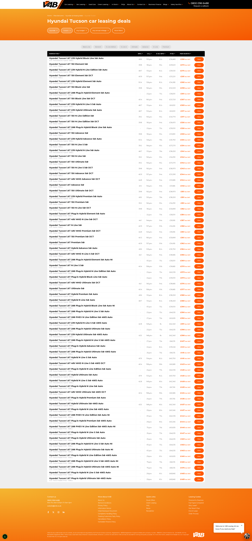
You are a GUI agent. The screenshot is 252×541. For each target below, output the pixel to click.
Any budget (80, 30)
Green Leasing (151, 503)
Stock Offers (150, 500)
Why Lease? (193, 505)
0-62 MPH (160, 54)
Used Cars (92, 4)
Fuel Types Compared (196, 503)
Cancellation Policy (104, 519)
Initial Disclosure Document (107, 511)
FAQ (147, 505)
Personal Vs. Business (196, 500)
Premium (166, 47)
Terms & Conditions (104, 503)
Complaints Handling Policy (107, 514)
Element (98, 47)
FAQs (123, 4)
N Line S (124, 47)
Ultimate (135, 47)
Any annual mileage (100, 30)
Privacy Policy (102, 505)
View (199, 59)
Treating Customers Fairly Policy (109, 516)
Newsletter (150, 511)
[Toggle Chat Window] (247, 536)
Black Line (86, 47)
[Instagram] (58, 513)
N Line (155, 47)
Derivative (54, 54)
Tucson (66, 30)
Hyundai (52, 30)
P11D (172, 54)
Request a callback (201, 6)
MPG (139, 54)
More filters (118, 30)
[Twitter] (53, 513)
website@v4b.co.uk (54, 506)
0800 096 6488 (53, 500)
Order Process (193, 514)
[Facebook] (48, 513)
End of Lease (193, 511)
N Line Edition (111, 47)
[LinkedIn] (63, 513)
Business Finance (155, 4)
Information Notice (104, 508)
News (148, 508)
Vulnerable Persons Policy (107, 522)
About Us (101, 500)
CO (148, 54)
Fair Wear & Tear (194, 508)
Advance (145, 47)
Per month (185, 54)
